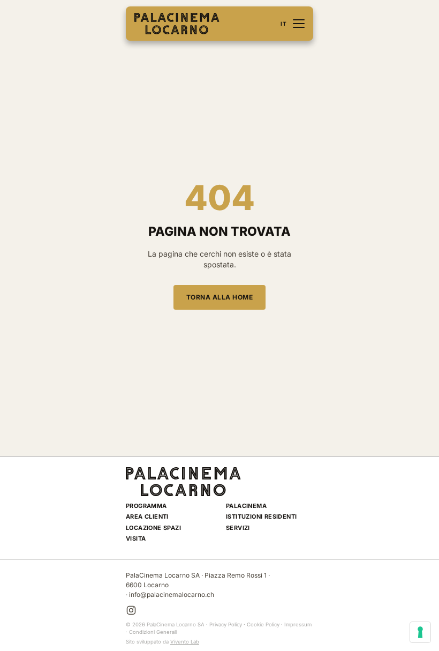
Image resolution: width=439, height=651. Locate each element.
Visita (136, 538)
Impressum (298, 624)
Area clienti (147, 516)
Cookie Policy (263, 624)
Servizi (238, 528)
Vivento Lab (184, 642)
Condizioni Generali (153, 632)
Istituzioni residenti (261, 516)
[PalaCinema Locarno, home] (177, 23)
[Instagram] (131, 610)
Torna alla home (219, 297)
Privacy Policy (225, 624)
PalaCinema (246, 506)
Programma (146, 506)
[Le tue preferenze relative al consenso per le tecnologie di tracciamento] (420, 632)
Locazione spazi (153, 528)
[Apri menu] (299, 23)
